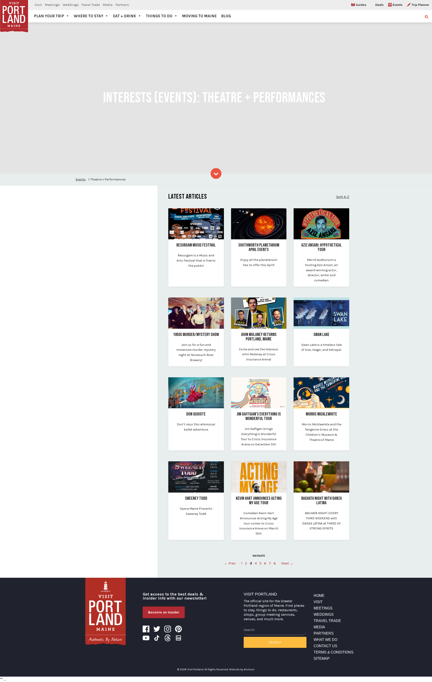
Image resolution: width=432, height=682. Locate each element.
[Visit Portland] (14, 11)
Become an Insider (163, 612)
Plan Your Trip (49, 16)
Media (107, 5)
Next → (287, 563)
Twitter (156, 628)
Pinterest (178, 628)
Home (319, 596)
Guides (361, 5)
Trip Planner (420, 5)
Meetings (52, 5)
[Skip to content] (216, 173)
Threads (167, 637)
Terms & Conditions (333, 652)
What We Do (325, 640)
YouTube (146, 637)
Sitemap (322, 658)
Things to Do (159, 16)
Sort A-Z (342, 197)
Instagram (167, 628)
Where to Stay (88, 16)
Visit (38, 5)
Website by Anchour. (242, 669)
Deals (379, 5)
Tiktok (156, 637)
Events (398, 5)
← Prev (230, 563)
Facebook (146, 628)
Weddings (71, 5)
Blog (226, 16)
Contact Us (325, 646)
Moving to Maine (199, 16)
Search (275, 642)
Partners (122, 5)
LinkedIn (178, 637)
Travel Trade (90, 5)
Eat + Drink (124, 16)
